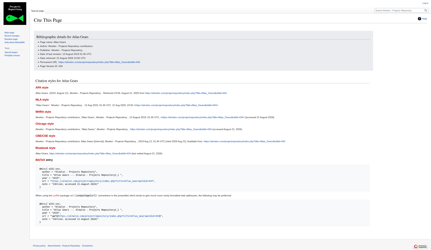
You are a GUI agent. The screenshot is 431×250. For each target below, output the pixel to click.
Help (424, 18)
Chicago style (45, 123)
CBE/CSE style (45, 135)
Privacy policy (39, 246)
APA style (42, 87)
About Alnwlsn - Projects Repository (64, 246)
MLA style (42, 99)
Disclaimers (87, 246)
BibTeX (40, 160)
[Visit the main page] (14, 13)
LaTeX (56, 195)
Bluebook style (45, 148)
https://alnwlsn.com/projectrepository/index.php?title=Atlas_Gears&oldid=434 (99, 62)
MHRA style (43, 111)
